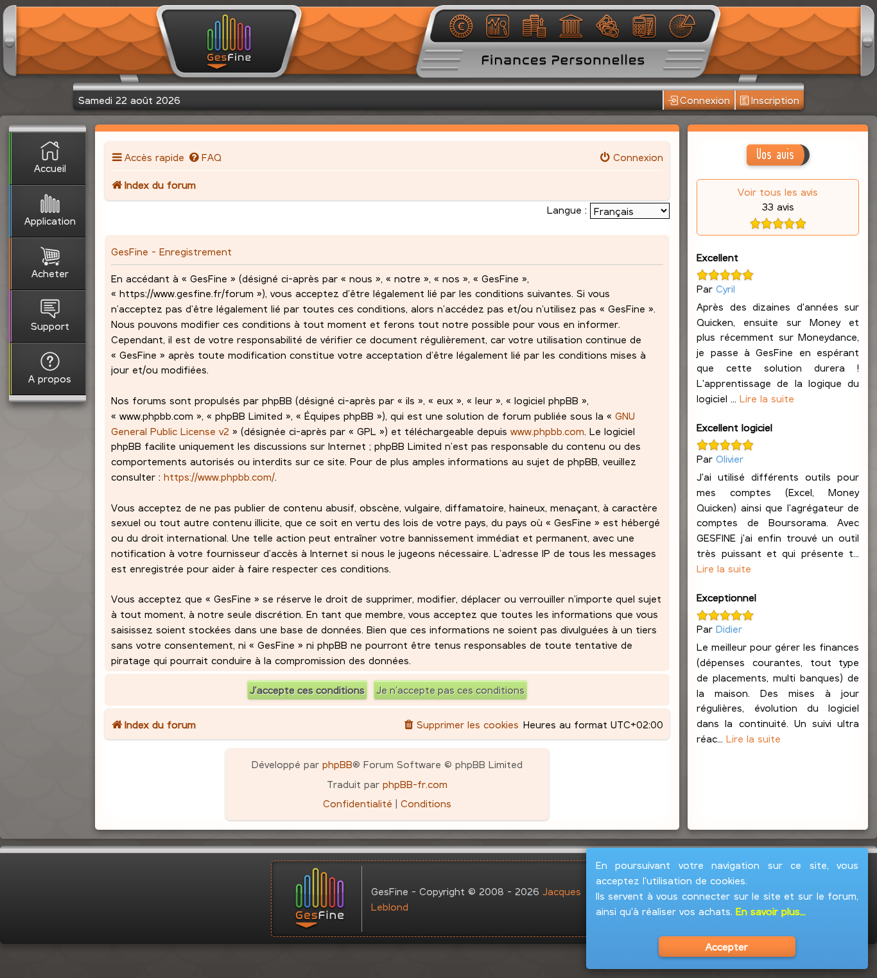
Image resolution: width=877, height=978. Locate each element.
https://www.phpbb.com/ (219, 476)
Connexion (705, 100)
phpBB (337, 764)
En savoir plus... (771, 911)
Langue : (567, 209)
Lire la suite (767, 398)
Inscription (775, 100)
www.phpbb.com (547, 431)
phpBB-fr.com (415, 784)
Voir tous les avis (778, 191)
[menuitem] (204, 157)
